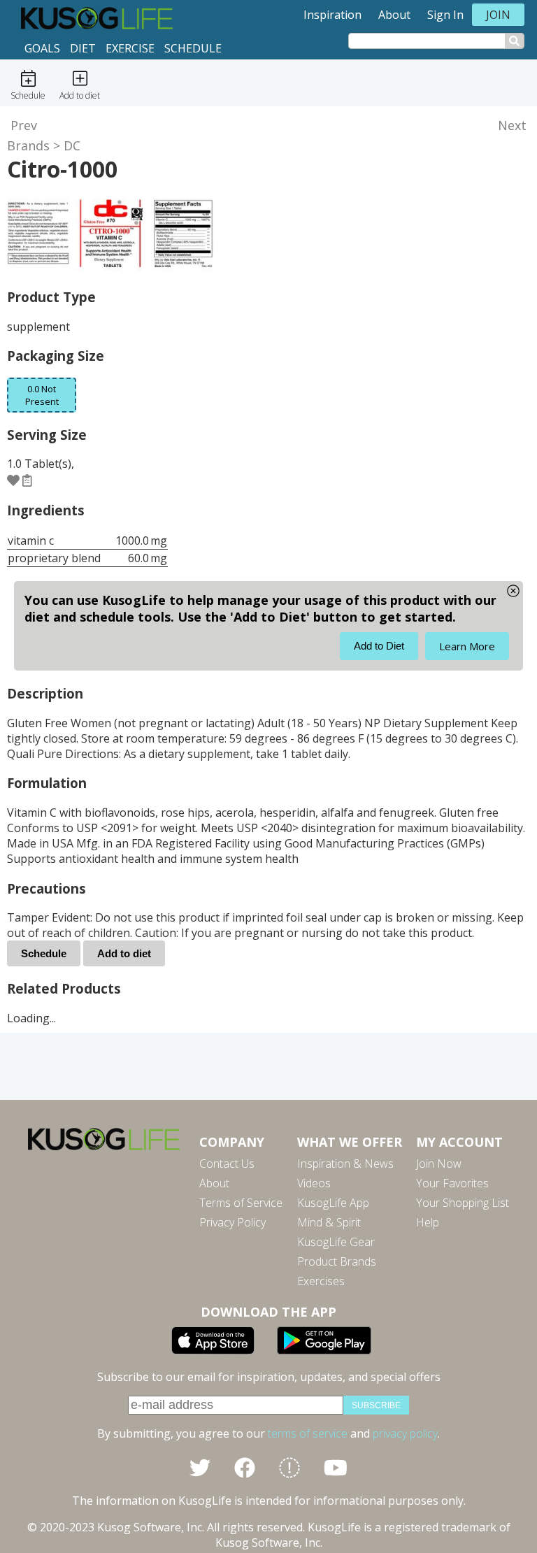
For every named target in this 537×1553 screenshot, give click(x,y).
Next (512, 125)
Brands (28, 145)
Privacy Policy (232, 1222)
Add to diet (124, 953)
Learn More (467, 646)
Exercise (130, 48)
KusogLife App (333, 1202)
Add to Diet (379, 646)
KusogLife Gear (336, 1242)
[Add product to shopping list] (27, 479)
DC (72, 145)
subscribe (376, 1405)
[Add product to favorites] (13, 479)
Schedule (193, 48)
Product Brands (336, 1261)
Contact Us (227, 1163)
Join (498, 14)
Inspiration (332, 14)
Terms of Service (240, 1202)
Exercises (321, 1281)
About (394, 14)
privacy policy (405, 1433)
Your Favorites (452, 1183)
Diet (83, 48)
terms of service (308, 1433)
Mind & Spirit (329, 1222)
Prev (23, 125)
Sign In (445, 14)
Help (427, 1222)
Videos (314, 1183)
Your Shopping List (462, 1202)
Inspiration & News (345, 1163)
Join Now (438, 1163)
